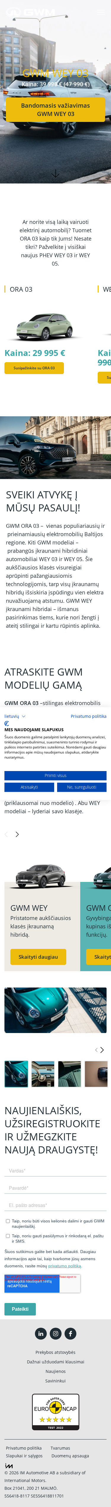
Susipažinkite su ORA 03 (34, 368)
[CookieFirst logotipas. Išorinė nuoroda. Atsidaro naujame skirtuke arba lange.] (6, 723)
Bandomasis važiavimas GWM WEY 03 (55, 109)
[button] (15, 716)
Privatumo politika (89, 716)
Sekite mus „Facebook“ (70, 1334)
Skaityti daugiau (38, 956)
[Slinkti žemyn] (56, 173)
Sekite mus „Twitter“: (41, 1334)
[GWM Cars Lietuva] (30, 12)
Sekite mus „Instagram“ (56, 1334)
